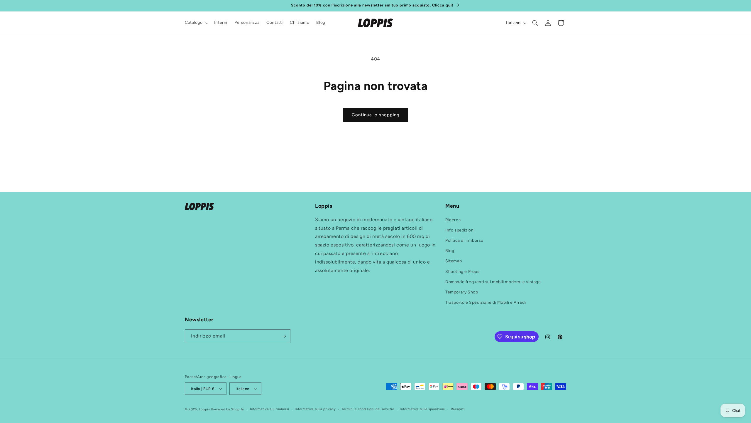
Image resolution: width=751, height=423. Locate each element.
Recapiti (458, 409)
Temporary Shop (461, 292)
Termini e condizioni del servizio (368, 409)
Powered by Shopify (227, 409)
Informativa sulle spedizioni (422, 409)
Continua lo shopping (376, 115)
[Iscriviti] (283, 336)
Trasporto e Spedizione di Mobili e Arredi (485, 302)
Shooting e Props (462, 271)
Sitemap (453, 260)
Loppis (205, 409)
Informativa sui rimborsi (269, 409)
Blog (449, 250)
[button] (196, 22)
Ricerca (453, 219)
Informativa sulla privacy (315, 409)
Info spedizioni (460, 230)
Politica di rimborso (464, 240)
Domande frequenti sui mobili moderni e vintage (493, 281)
